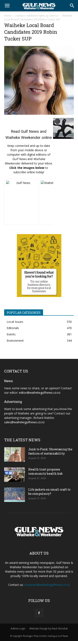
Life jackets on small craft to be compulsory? (49, 491)
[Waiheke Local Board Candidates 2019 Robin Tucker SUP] (39, 113)
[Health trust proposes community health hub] (14, 474)
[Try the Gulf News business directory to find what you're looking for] (39, 265)
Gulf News (30, 131)
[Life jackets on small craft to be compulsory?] (14, 494)
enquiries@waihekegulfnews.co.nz (47, 585)
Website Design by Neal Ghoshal (48, 628)
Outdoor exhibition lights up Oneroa (36, 15)
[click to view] (21, 202)
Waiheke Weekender (23, 137)
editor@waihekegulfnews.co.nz (39, 393)
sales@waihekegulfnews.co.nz (24, 422)
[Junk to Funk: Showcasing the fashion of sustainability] (14, 454)
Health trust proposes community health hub (45, 471)
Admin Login (18, 628)
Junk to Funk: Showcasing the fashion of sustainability (50, 451)
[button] (7, 5)
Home (7, 15)
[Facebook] (39, 613)
